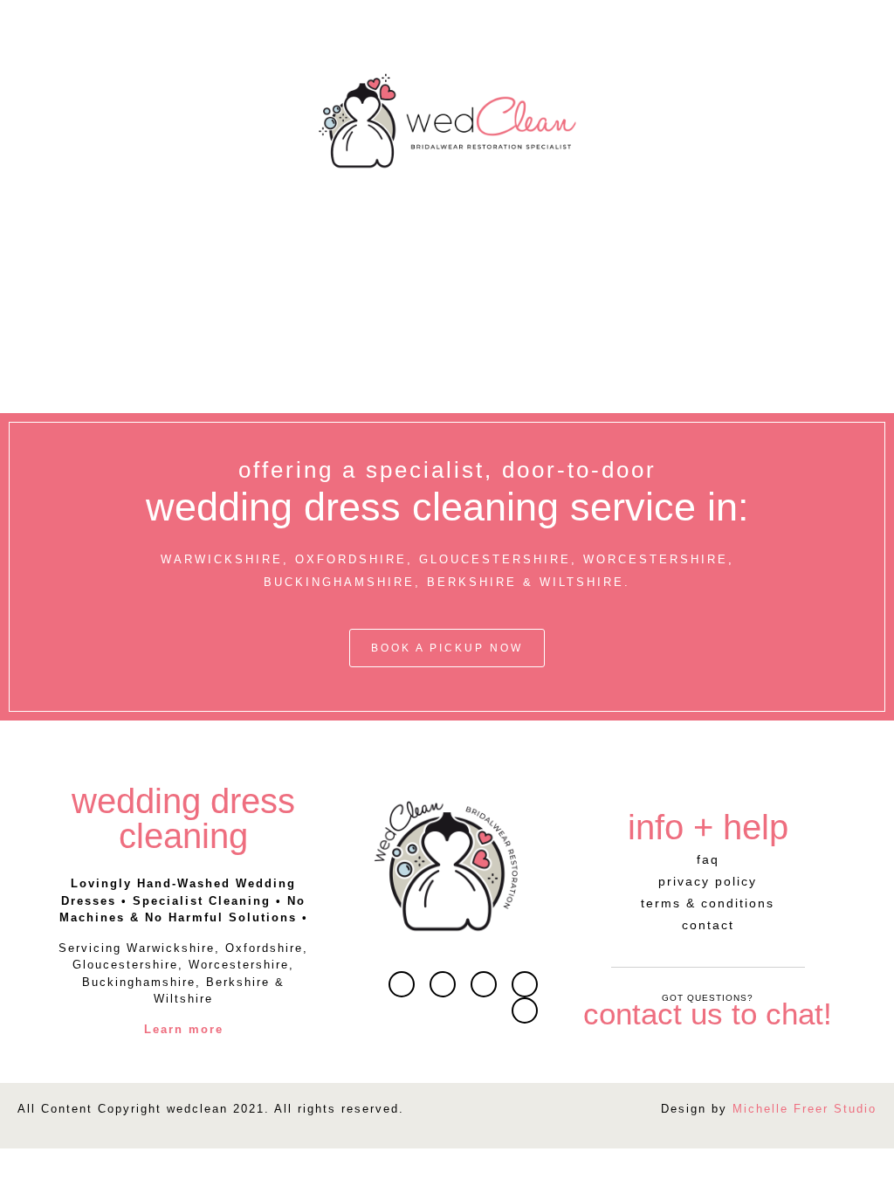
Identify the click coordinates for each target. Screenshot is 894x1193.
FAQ (708, 859)
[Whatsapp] (443, 984)
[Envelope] (402, 984)
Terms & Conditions (707, 903)
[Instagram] (525, 984)
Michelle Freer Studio (804, 1108)
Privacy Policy (707, 881)
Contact (708, 925)
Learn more (184, 1029)
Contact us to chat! (707, 1013)
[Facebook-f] (484, 984)
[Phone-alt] (525, 1010)
